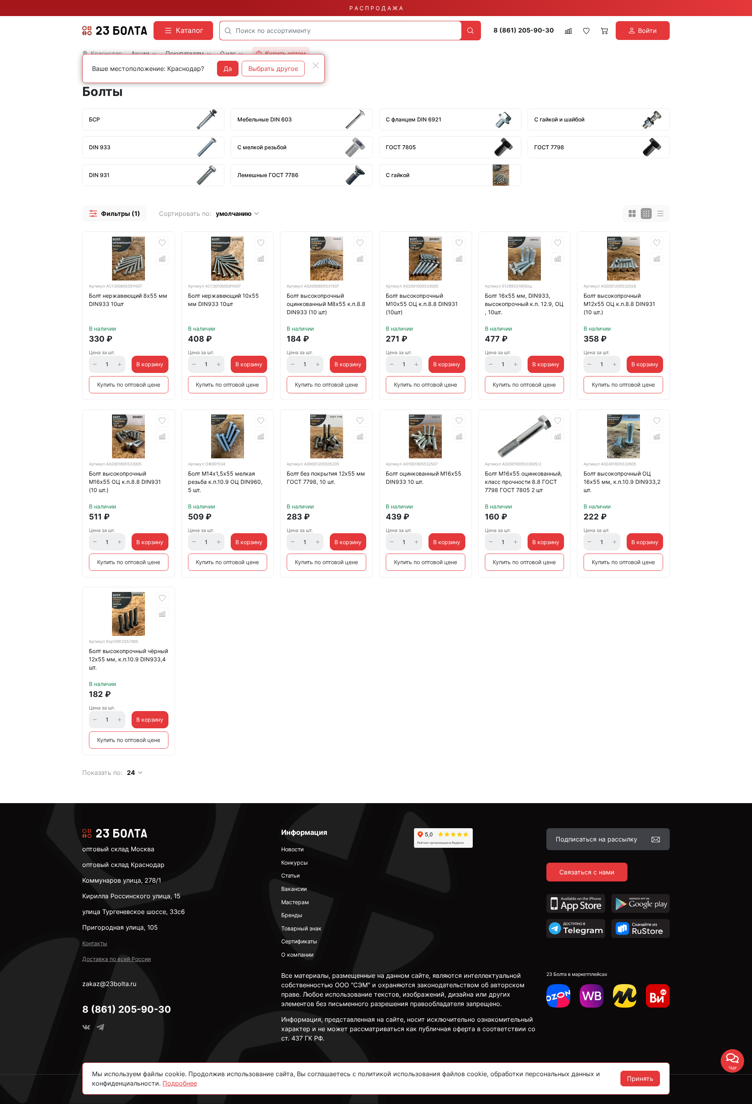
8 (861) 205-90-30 (524, 30)
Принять (640, 1078)
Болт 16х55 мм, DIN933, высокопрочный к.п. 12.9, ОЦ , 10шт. (524, 303)
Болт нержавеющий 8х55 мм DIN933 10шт (128, 299)
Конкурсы (294, 862)
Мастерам (295, 902)
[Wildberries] (592, 996)
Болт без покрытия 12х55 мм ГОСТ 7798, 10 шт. (326, 477)
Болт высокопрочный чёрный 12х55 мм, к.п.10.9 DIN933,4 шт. (128, 659)
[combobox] (340, 30)
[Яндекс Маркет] (625, 996)
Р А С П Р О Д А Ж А (376, 8)
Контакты (94, 943)
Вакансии (294, 888)
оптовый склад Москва (118, 849)
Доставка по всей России (116, 959)
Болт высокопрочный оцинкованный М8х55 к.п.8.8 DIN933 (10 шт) (326, 303)
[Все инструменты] (658, 996)
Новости (292, 849)
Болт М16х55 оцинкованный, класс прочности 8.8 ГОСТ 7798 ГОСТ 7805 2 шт (523, 481)
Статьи (290, 875)
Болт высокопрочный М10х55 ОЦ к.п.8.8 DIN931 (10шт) (422, 303)
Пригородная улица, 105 (120, 927)
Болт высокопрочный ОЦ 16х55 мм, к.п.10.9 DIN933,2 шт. (622, 481)
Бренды (291, 915)
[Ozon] (558, 996)
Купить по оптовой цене (128, 384)
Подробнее (180, 1083)
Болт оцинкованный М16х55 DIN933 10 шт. (423, 477)
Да (228, 68)
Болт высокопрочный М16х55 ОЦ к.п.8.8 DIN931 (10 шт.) (125, 481)
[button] (114, 213)
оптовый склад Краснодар (123, 865)
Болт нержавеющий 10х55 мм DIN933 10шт (223, 299)
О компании (297, 954)
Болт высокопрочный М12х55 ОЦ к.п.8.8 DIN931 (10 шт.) (619, 303)
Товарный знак (301, 928)
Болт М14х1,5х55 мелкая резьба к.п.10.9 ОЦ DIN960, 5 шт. (225, 481)
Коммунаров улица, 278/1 (121, 880)
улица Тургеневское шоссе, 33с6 (133, 912)
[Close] (315, 65)
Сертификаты (299, 941)
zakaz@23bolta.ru (109, 984)
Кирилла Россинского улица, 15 (131, 896)
